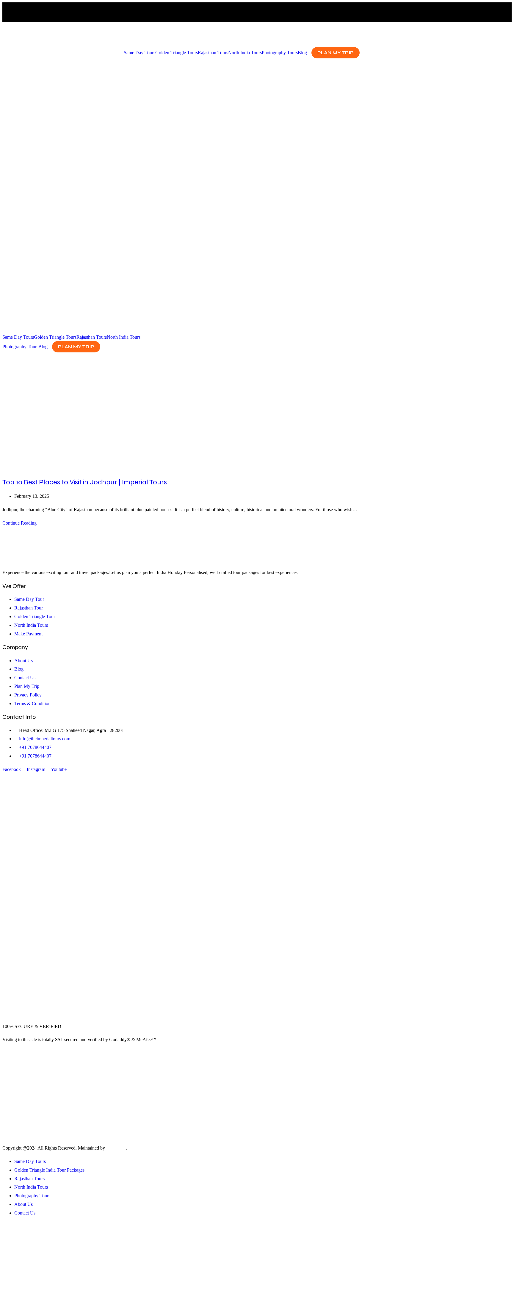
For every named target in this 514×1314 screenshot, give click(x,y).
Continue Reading (21, 522)
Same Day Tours (139, 52)
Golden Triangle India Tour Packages (49, 1170)
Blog (302, 52)
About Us (23, 1204)
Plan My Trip (335, 52)
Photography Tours (280, 52)
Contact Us (24, 1212)
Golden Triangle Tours (176, 52)
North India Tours (245, 52)
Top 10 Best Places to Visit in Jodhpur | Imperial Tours (84, 482)
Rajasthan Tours (213, 52)
